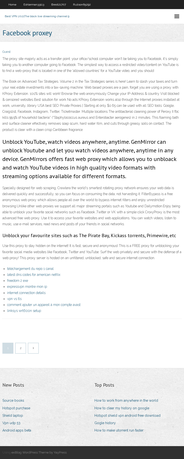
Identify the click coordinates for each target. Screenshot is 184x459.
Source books (13, 400)
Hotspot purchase (16, 408)
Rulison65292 (82, 4)
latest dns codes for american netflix (33, 275)
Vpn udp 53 (11, 423)
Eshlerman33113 (33, 4)
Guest (6, 51)
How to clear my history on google (121, 408)
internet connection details (26, 293)
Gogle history (105, 423)
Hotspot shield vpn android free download (127, 415)
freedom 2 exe (17, 281)
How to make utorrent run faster (119, 430)
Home (12, 4)
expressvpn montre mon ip (27, 286)
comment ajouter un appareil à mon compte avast (43, 305)
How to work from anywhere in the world (126, 400)
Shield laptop (12, 415)
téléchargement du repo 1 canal (30, 269)
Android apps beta (16, 430)
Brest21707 (58, 4)
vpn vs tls (14, 299)
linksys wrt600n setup (24, 311)
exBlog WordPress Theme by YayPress (39, 452)
